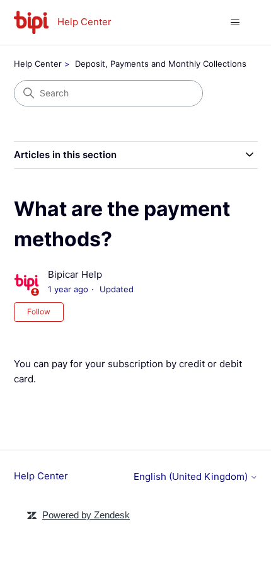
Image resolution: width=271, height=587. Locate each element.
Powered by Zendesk (86, 515)
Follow (38, 311)
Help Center (38, 64)
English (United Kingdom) (192, 476)
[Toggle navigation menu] (235, 23)
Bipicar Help (75, 274)
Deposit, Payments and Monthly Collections (160, 64)
